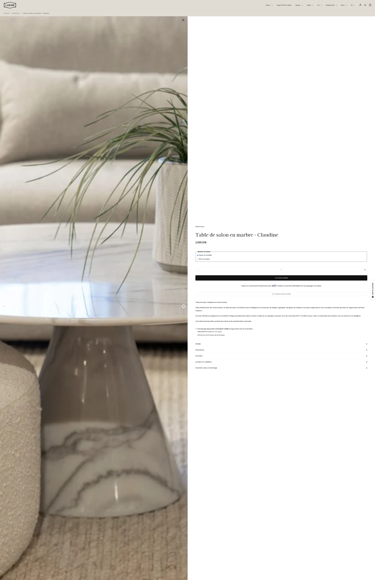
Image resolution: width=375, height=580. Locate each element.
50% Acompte (204, 259)
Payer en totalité (205, 255)
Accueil (6, 13)
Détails (198, 344)
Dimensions (199, 350)
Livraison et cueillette (203, 362)
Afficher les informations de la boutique (211, 335)
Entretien (199, 356)
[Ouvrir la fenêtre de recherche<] (365, 5)
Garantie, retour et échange (206, 368)
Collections (16, 13)
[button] (4, 306)
